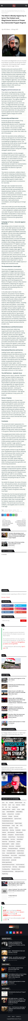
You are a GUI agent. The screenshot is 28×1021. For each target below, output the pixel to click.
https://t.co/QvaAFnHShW (14, 915)
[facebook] (7, 605)
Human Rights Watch (11, 853)
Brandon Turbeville (19, 834)
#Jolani (22, 912)
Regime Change (18, 823)
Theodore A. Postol (16, 869)
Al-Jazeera (4, 848)
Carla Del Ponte (17, 857)
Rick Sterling (4, 846)
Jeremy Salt (13, 860)
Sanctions (11, 827)
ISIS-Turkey (15, 866)
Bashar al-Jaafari (5, 844)
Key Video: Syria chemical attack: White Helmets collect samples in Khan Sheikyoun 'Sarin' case (16, 883)
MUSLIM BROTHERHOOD (7, 818)
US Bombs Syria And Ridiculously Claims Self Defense (16, 685)
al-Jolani (14, 510)
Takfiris (16, 827)
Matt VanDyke (22, 866)
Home (2, 10)
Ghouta (23, 830)
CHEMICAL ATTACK (6, 809)
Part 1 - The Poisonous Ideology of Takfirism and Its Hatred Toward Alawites (17, 1008)
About (13, 1016)
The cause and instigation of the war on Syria (16, 679)
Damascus (4, 816)
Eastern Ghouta (20, 850)
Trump (13, 825)
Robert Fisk (4, 841)
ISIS (6, 802)
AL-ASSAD (18, 814)
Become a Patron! (5, 597)
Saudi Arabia (15, 807)
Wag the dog (5, 873)
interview (18, 804)
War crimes (11, 846)
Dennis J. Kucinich (5, 860)
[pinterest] (7, 609)
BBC (17, 825)
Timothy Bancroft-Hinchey (7, 871)
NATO (10, 511)
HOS (21, 825)
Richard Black (20, 839)
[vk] (7, 612)
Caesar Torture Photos (7, 857)
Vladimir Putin (5, 830)
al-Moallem (18, 846)
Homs (3, 853)
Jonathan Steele (20, 853)
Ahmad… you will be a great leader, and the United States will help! (17, 957)
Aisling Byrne (10, 834)
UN (5, 10)
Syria (13, 511)
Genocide (16, 816)
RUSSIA (23, 804)
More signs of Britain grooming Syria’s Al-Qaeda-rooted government (16, 544)
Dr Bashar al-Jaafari (11, 850)
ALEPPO (13, 809)
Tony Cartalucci (20, 837)
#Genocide (6, 912)
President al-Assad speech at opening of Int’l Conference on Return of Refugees (16, 708)
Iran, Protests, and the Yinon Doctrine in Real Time (15, 968)
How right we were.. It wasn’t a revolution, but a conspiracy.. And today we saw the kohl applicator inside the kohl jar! (16, 1000)
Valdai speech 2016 (19, 871)
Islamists (4, 832)
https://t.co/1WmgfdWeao (18, 642)
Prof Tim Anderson (20, 864)
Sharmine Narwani (6, 825)
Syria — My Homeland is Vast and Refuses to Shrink (16, 951)
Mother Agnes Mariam (7, 862)
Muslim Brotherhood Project (8, 864)
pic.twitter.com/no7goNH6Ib (10, 644)
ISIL (3, 807)
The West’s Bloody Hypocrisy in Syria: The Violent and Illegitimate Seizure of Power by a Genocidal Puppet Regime (16, 535)
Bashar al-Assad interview (7, 823)
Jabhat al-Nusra (4, 511)
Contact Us (18, 1016)
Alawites (4, 814)
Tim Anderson (12, 841)
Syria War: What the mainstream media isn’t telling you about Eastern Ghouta (16, 716)
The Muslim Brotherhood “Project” (17, 992)
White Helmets (19, 832)
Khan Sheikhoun (11, 832)
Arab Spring (21, 848)
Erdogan (10, 816)
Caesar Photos (22, 855)
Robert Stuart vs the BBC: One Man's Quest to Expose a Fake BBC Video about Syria (16, 692)
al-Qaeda (11, 802)
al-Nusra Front (11, 814)
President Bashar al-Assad (7, 821)
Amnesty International (13, 848)
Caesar (3, 850)
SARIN (23, 809)
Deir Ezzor (13, 839)
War (9, 807)
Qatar (3, 811)
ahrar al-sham (14, 855)
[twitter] (20, 605)
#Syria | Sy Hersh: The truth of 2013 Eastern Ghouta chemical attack (17, 890)
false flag (12, 830)
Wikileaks (4, 834)
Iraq (13, 804)
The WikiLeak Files (6, 869)
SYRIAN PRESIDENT (10, 811)
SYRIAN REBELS (19, 811)
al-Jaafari (18, 841)
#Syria (11, 912)
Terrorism (17, 511)
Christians (4, 837)
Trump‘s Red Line (12, 895)
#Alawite (19, 910)
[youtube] (20, 612)
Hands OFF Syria (11, 837)
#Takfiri (5, 913)
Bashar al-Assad (18, 802)
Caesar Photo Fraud (6, 866)
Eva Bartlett (18, 830)
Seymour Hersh (17, 818)
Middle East (4, 827)
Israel (9, 804)
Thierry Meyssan (5, 855)
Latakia (12, 844)
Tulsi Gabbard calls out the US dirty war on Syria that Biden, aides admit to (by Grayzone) (17, 975)
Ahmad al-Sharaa (8, 510)
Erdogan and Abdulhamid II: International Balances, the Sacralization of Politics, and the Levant (16, 944)
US (24, 802)
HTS (18, 510)
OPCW (18, 809)
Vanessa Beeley (5, 839)
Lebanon (18, 844)
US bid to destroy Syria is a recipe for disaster (16, 722)
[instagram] (20, 609)
